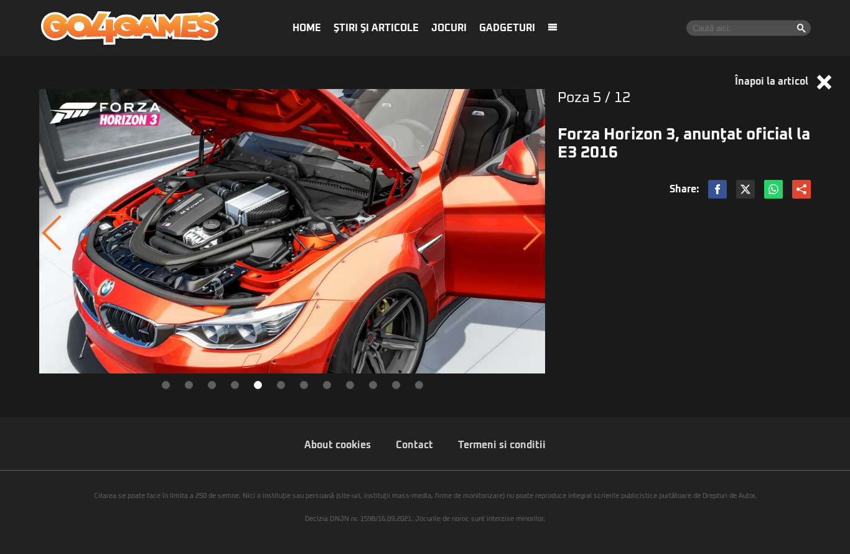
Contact (414, 445)
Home (306, 28)
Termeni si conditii (502, 445)
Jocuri (449, 28)
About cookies (337, 445)
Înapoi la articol (773, 82)
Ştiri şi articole (376, 28)
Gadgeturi (507, 28)
